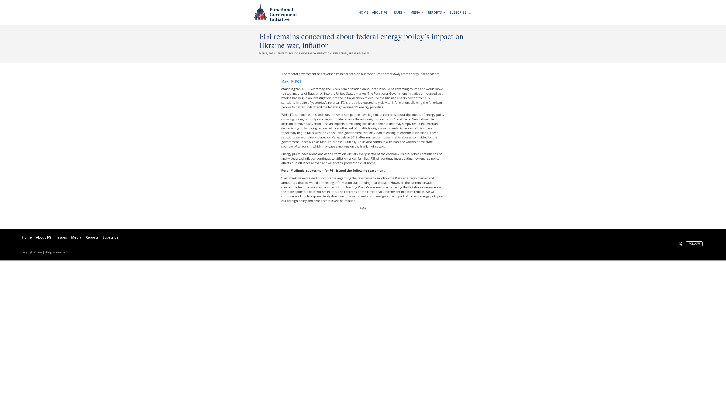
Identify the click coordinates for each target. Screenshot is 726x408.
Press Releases (359, 53)
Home (363, 12)
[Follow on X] (681, 244)
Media (415, 12)
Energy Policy (288, 53)
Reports (435, 12)
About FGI (380, 12)
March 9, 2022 (291, 81)
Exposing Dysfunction (315, 53)
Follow (694, 243)
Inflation (340, 53)
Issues (397, 12)
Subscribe (458, 12)
